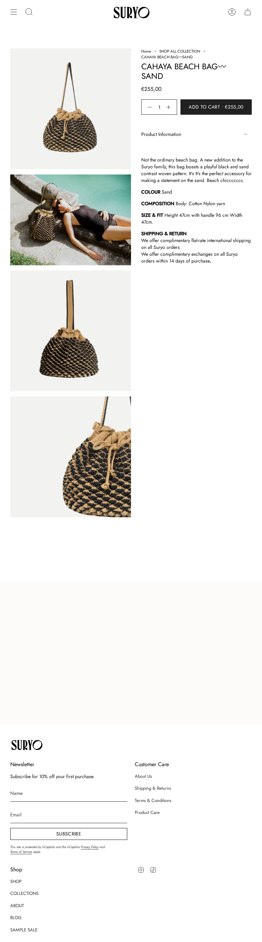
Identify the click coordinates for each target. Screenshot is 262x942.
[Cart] (248, 12)
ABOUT (17, 905)
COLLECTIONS (24, 893)
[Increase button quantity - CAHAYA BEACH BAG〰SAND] (170, 107)
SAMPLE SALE (24, 930)
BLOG (15, 917)
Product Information (161, 134)
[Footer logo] (26, 744)
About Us (143, 776)
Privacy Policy (90, 847)
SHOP (15, 881)
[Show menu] (13, 12)
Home (146, 51)
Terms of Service (21, 851)
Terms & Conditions (153, 800)
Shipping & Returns (153, 788)
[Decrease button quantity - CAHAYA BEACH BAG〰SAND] (148, 107)
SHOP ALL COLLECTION (179, 51)
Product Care (147, 812)
